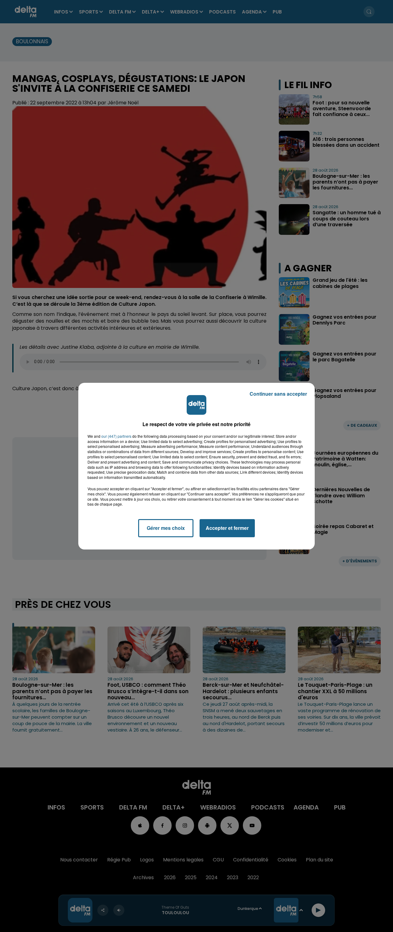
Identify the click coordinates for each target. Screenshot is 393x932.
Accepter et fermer (227, 527)
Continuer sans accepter (278, 393)
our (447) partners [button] (116, 436)
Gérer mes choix (166, 527)
